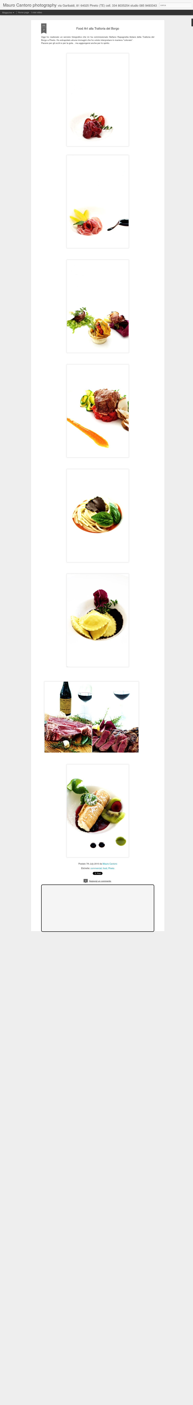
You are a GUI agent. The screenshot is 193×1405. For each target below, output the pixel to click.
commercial (96, 868)
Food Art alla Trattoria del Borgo (97, 28)
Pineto (111, 868)
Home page (23, 12)
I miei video (36, 12)
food (105, 868)
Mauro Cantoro (110, 863)
